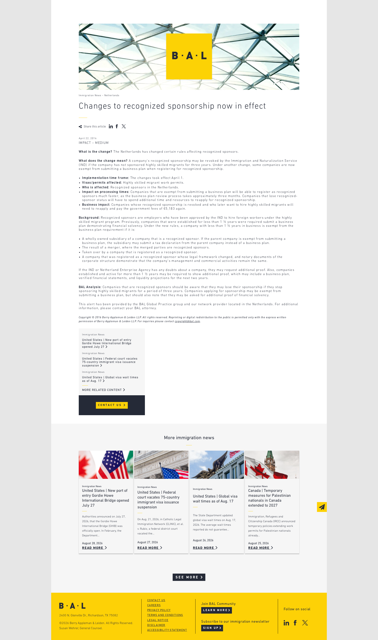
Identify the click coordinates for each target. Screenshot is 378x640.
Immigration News (90, 95)
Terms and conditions (165, 615)
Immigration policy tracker (178, 16)
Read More (93, 548)
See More (187, 577)
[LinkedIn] (286, 622)
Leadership (104, 9)
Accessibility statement (167, 630)
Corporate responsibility (116, 16)
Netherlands (111, 95)
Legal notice (158, 620)
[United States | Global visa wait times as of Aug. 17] (217, 465)
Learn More (215, 610)
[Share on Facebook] (117, 126)
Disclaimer (156, 625)
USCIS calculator (169, 31)
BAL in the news (108, 24)
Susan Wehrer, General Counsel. (81, 628)
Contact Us (110, 405)
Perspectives (165, 9)
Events (160, 24)
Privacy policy (159, 610)
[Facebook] (295, 622)
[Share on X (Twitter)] (124, 126)
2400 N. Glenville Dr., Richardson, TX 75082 (88, 615)
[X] (305, 622)
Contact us (156, 600)
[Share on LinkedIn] (111, 126)
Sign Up (211, 628)
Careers (101, 31)
